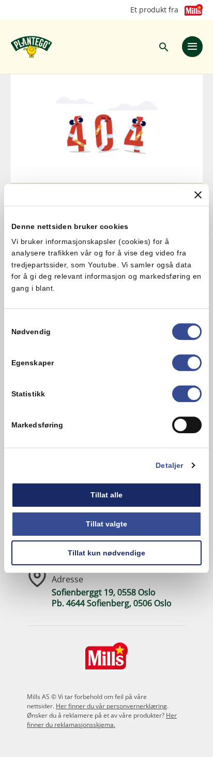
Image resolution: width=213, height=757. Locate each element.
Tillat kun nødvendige (106, 553)
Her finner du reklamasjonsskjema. (102, 720)
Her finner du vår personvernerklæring (111, 706)
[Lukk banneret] (198, 194)
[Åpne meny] (192, 46)
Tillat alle (106, 495)
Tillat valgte (106, 524)
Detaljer (169, 465)
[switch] (187, 362)
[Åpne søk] (163, 46)
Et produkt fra (154, 10)
